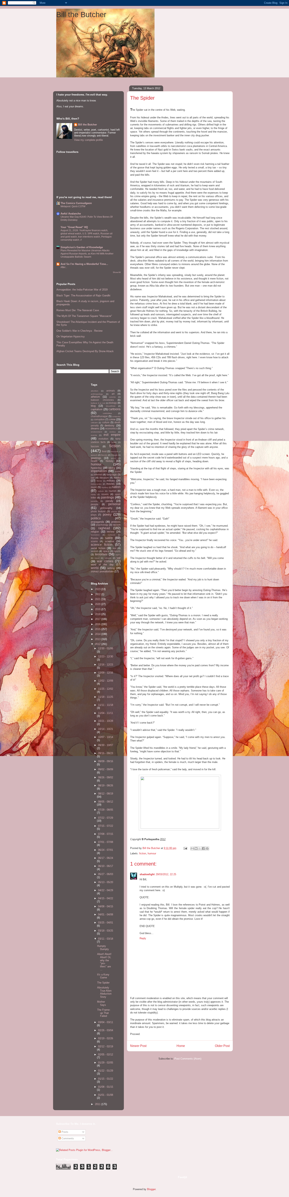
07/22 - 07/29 (105, 817)
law (93, 477)
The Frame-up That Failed (103, 1012)
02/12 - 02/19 (105, 1046)
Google (114, 455)
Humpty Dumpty (103, 948)
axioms (112, 397)
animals (110, 390)
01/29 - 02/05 (105, 1062)
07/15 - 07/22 (105, 825)
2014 (98, 634)
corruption (99, 419)
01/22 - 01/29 (105, 1070)
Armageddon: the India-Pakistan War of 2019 (82, 289)
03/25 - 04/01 (105, 922)
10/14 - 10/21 (105, 728)
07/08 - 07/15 (105, 833)
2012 (98, 644)
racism (117, 524)
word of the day (102, 564)
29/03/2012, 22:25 (166, 874)
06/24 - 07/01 (105, 849)
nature (101, 491)
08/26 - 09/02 (105, 777)
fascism (95, 446)
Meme (99, 481)
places (114, 511)
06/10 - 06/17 (105, 866)
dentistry (109, 425)
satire (109, 538)
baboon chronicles (102, 400)
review (110, 531)
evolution (103, 438)
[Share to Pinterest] (207, 848)
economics (111, 428)
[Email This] (192, 848)
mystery (104, 487)
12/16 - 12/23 (105, 664)
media (117, 477)
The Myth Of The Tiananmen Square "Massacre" (84, 316)
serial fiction (98, 548)
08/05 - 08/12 (105, 801)
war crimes (105, 561)
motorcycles (96, 484)
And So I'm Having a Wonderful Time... (84, 264)
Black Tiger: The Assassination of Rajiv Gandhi (83, 295)
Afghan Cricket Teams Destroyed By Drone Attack (85, 351)
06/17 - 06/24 (105, 857)
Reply (143, 938)
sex (114, 548)
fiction (142, 853)
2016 (98, 624)
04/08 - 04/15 (105, 906)
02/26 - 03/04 (105, 1030)
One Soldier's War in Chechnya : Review (79, 330)
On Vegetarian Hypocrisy (70, 336)
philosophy (106, 508)
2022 (98, 594)
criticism (94, 422)
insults (118, 471)
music (94, 487)
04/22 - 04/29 (105, 890)
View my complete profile (88, 139)
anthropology (97, 394)
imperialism (99, 471)
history (109, 460)
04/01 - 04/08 (105, 914)
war (119, 557)
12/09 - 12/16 (105, 672)
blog (93, 405)
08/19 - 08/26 (105, 785)
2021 (98, 599)
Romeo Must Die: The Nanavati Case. (78, 310)
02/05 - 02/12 (105, 1054)
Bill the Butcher (81, 14)
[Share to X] (200, 848)
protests (116, 521)
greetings (96, 458)
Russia (94, 538)
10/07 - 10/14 (105, 737)
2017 (98, 619)
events (94, 435)
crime (112, 419)
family (114, 442)
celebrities (107, 413)
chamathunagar (99, 416)
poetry (107, 514)
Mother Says (101, 1003)
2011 (98, 1104)
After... (64, 267)
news (93, 494)
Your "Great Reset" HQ (74, 227)
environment (96, 432)
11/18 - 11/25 (105, 696)
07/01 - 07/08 (105, 842)
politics (96, 518)
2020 (98, 604)
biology (113, 403)
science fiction (101, 544)
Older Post (222, 1046)
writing (111, 568)
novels (105, 494)
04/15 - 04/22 (105, 898)
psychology (102, 524)
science (109, 541)
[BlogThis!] (196, 848)
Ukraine (108, 558)
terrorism (101, 554)
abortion (94, 391)
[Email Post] (185, 848)
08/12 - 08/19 (105, 793)
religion (95, 531)
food (104, 451)
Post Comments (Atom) (187, 1058)
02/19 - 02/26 (105, 1038)
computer (116, 416)
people (94, 504)
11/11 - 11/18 (105, 704)
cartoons (115, 409)
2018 (98, 614)
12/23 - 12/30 (105, 656)
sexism (94, 551)
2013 (98, 639)
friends (104, 455)
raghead (104, 528)
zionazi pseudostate (102, 571)
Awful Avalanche (71, 213)
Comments (67, 1138)
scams (94, 541)
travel (97, 558)
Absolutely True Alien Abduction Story (104, 992)
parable (94, 501)
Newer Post (138, 1046)
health (94, 461)
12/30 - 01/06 (105, 648)
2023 (98, 589)
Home (181, 1046)
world (94, 568)
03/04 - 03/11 (105, 1022)
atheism (95, 396)
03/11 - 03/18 (105, 938)
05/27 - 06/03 (105, 874)
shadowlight (147, 874)
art (113, 394)
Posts (64, 1131)
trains (118, 555)
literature (104, 477)
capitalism (96, 409)
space (106, 551)
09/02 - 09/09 (105, 769)
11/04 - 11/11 (105, 713)
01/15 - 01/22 (105, 1078)
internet (98, 474)
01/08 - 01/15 (105, 1086)
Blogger (151, 1189)
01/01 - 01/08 (105, 1094)
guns (113, 458)
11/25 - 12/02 (105, 688)
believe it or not (98, 403)
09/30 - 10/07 (105, 745)
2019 (98, 609)
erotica (113, 432)
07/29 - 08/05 (105, 809)
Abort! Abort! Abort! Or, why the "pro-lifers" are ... (104, 962)
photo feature (98, 511)
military (111, 480)
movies (110, 483)
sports (117, 551)
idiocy (111, 467)
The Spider (103, 982)
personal (114, 504)
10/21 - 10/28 (105, 720)
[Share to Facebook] (203, 848)
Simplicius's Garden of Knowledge (82, 247)
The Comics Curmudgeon (76, 203)
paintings (107, 497)
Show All (117, 272)
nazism (112, 491)
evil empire (112, 434)
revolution (95, 535)
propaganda (97, 521)
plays (94, 514)
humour (152, 853)
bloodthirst (110, 406)
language (112, 474)
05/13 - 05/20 (105, 882)
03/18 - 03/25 (105, 930)
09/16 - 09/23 (105, 753)
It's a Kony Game (103, 976)
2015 (98, 629)
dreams (95, 428)
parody (109, 500)
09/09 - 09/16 (105, 761)
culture (106, 422)
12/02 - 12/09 (105, 680)
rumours (111, 535)
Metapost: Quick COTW (73, 206)
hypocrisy (96, 467)
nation (116, 487)
